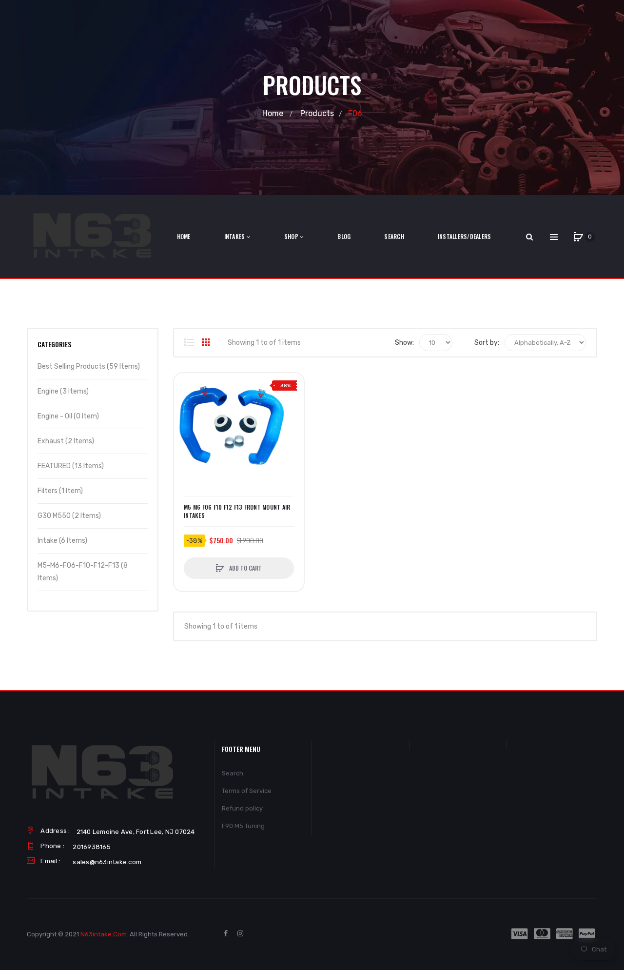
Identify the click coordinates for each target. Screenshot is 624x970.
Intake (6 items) (62, 540)
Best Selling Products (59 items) (89, 366)
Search (232, 773)
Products (317, 113)
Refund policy (242, 808)
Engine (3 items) (63, 391)
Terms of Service (247, 790)
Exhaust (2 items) (66, 441)
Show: (404, 342)
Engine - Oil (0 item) (68, 416)
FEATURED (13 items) (71, 466)
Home (272, 113)
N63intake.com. (104, 934)
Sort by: (486, 342)
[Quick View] (186, 422)
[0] (578, 237)
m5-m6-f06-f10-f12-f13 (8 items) (83, 571)
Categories (54, 344)
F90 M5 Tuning (243, 826)
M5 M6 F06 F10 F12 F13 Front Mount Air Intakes (237, 511)
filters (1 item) (60, 491)
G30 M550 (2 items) (69, 516)
